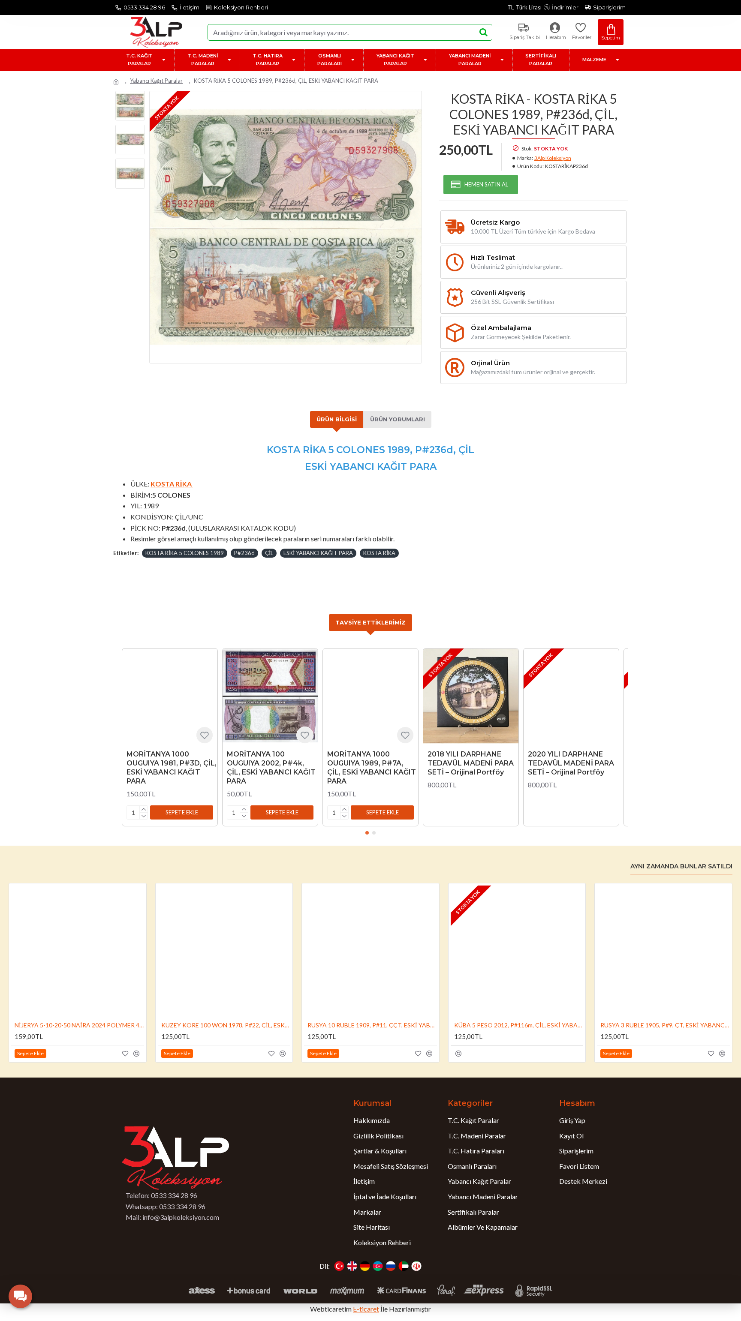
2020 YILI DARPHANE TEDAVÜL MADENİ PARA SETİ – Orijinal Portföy (571, 763)
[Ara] (483, 32)
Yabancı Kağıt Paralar (156, 80)
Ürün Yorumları (397, 419)
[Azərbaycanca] (378, 1266)
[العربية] (403, 1266)
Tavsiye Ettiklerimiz (370, 622)
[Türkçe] (339, 1266)
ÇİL (269, 552)
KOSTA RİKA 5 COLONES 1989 (184, 552)
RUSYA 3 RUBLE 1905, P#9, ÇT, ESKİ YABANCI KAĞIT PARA (665, 1025)
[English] (352, 1266)
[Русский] (391, 1266)
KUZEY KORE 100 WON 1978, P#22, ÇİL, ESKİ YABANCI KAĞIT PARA (226, 1025)
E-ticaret (366, 1309)
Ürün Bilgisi (336, 419)
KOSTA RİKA (379, 552)
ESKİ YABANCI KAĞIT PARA (318, 552)
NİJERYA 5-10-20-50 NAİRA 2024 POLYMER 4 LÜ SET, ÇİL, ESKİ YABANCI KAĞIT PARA (79, 1025)
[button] (181, 812)
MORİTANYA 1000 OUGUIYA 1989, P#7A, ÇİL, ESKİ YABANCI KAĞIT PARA (371, 767)
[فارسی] (416, 1266)
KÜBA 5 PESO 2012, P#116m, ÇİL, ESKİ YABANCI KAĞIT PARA (519, 1025)
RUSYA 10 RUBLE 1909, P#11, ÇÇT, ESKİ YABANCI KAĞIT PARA (372, 1025)
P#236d (244, 552)
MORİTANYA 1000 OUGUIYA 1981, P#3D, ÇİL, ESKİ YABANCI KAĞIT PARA (172, 767)
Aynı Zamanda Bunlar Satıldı (681, 866)
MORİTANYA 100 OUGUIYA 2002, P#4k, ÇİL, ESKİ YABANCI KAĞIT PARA (271, 767)
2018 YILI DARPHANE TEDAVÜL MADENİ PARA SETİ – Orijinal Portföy (471, 763)
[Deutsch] (365, 1266)
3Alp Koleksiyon (552, 158)
